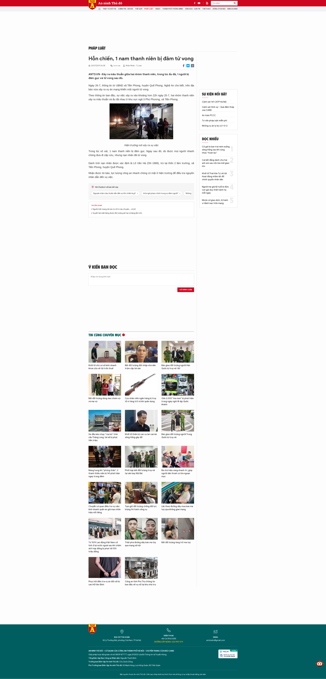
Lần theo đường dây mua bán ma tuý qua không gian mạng (177, 508)
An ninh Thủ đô (110, 3)
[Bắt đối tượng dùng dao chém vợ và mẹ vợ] (105, 385)
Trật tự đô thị (109, 9)
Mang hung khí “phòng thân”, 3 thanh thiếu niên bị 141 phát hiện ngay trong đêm (104, 473)
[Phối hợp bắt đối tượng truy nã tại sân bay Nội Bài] (141, 457)
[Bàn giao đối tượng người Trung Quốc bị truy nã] (177, 421)
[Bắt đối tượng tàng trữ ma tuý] (177, 529)
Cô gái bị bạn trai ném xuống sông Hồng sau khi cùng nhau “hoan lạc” (216, 149)
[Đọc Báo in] (208, 3)
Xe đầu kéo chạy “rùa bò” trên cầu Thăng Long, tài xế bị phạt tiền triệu (103, 437)
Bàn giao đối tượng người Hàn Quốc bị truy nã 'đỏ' (175, 367)
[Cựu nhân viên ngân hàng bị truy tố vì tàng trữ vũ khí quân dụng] (141, 385)
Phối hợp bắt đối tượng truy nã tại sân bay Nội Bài (140, 472)
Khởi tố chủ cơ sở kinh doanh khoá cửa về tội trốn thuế (102, 367)
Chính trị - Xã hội (125, 9)
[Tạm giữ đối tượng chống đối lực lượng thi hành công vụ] (141, 493)
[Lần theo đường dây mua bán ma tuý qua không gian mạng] (177, 493)
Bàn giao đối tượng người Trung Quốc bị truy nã (176, 436)
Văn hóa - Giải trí (192, 9)
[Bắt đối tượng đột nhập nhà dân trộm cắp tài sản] (141, 352)
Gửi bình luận (185, 290)
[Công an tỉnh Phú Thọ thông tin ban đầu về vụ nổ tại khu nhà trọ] (141, 568)
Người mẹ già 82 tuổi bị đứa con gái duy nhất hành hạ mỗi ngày (215, 190)
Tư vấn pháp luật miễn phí (214, 120)
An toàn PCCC (209, 115)
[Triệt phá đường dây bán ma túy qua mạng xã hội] (141, 529)
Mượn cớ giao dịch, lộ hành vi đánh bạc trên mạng (215, 202)
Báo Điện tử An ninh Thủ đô (92, 5)
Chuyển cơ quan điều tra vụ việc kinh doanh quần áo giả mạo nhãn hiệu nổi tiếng (105, 509)
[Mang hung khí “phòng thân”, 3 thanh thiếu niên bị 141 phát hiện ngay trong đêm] (105, 457)
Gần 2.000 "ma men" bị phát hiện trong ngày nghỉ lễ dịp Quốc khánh (177, 401)
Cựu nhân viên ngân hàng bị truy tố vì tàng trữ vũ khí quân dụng (140, 400)
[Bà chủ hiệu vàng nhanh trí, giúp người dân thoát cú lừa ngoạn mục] (177, 457)
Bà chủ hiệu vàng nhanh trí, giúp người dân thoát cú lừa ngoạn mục (176, 473)
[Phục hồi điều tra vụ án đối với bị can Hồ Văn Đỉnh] (105, 568)
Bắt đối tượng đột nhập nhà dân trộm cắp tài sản (140, 367)
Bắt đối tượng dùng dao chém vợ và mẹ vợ (104, 400)
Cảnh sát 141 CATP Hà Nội (214, 102)
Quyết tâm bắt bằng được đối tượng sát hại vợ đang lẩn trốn (117, 213)
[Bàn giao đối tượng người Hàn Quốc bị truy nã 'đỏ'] (177, 352)
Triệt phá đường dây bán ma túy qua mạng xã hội (140, 544)
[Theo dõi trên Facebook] (195, 3)
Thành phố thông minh (172, 9)
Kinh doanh (232, 9)
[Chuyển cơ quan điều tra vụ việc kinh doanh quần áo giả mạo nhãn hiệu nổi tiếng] (105, 493)
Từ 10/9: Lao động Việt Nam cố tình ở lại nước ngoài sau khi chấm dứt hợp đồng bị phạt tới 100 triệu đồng (105, 547)
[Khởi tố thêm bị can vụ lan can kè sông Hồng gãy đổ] (141, 421)
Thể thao (206, 9)
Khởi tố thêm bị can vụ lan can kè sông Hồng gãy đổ (141, 436)
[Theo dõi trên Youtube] (199, 3)
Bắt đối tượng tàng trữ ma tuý (176, 542)
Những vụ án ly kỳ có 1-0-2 (214, 126)
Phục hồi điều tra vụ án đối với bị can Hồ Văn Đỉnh (104, 583)
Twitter (188, 65)
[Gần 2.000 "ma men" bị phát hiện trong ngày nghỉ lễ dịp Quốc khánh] (177, 385)
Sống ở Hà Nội (219, 9)
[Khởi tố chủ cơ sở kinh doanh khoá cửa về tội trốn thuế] (105, 352)
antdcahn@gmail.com (215, 640)
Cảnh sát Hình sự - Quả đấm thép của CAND (218, 108)
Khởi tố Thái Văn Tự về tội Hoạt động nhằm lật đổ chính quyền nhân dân (214, 176)
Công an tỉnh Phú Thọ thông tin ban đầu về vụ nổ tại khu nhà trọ (140, 583)
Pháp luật (148, 9)
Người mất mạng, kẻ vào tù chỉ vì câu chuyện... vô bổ (114, 209)
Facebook (183, 65)
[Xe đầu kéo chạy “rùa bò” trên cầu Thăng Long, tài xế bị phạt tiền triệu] (105, 421)
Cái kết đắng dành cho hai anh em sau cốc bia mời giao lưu (215, 163)
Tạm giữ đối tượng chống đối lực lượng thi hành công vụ (141, 508)
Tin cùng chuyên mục (105, 335)
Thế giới (138, 9)
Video (157, 9)
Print (192, 65)
